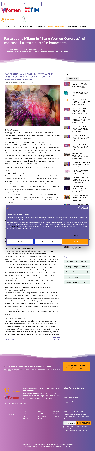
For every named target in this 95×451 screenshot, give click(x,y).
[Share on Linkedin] (54, 339)
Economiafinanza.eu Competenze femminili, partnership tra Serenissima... (80, 198)
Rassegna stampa (35, 49)
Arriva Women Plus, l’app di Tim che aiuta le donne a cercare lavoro (80, 138)
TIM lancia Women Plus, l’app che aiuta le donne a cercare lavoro (80, 147)
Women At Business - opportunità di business (80, 247)
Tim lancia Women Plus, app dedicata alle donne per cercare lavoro (79, 85)
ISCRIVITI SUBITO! (83, 423)
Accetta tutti (75, 242)
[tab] (73, 75)
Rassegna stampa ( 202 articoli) (76, 267)
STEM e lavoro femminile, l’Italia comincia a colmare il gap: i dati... (81, 189)
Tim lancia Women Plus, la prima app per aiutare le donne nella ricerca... (81, 102)
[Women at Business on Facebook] (65, 391)
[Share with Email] (58, 339)
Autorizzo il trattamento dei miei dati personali (77, 428)
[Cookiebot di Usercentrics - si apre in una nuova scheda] (80, 207)
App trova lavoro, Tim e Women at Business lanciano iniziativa (81, 164)
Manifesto (12, 415)
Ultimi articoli (72, 79)
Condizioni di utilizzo (27, 444)
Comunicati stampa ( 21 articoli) (77, 272)
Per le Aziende (25, 417)
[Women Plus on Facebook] (65, 401)
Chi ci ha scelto (56, 412)
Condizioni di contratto (39, 444)
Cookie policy (70, 444)
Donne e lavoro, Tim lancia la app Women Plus (80, 93)
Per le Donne (25, 412)
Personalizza (46, 242)
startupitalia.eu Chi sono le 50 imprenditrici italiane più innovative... (81, 180)
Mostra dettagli (79, 236)
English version (12, 4)
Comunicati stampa (42, 417)
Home (6, 49)
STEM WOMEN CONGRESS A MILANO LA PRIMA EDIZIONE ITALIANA (81, 171)
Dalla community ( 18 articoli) (76, 261)
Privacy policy (50, 444)
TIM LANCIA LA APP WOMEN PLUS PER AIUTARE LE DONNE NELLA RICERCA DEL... (79, 111)
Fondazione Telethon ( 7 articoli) (77, 282)
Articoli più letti (73, 75)
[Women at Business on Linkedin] (68, 391)
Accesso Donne (52, 4)
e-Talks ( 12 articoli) (72, 277)
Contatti (56, 416)
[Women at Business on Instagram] (72, 391)
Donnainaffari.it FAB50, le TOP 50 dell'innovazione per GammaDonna (80, 156)
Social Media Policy (60, 444)
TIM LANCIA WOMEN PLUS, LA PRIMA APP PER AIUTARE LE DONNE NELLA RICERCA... (81, 120)
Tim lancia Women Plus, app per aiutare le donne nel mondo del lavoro (80, 129)
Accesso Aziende (32, 4)
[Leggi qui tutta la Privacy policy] (76, 430)
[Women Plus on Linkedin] (68, 401)
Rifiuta (20, 242)
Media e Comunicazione (18, 49)
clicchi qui (15, 226)
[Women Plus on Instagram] (72, 401)
